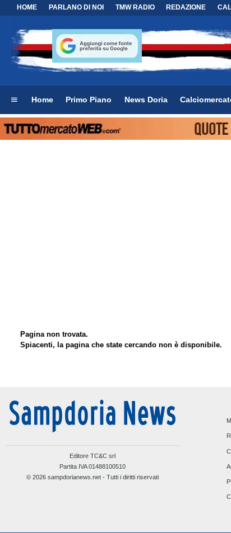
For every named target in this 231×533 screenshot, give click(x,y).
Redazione (186, 7)
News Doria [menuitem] (146, 99)
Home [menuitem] (42, 99)
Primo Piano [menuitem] (89, 99)
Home (27, 7)
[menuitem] (14, 100)
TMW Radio (135, 7)
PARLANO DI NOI (76, 7)
